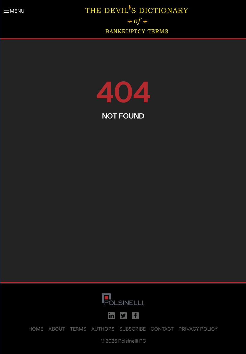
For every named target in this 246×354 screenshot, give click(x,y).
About (56, 329)
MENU (17, 11)
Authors (103, 329)
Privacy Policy (198, 329)
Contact (162, 329)
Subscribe (132, 329)
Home (36, 329)
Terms (78, 329)
